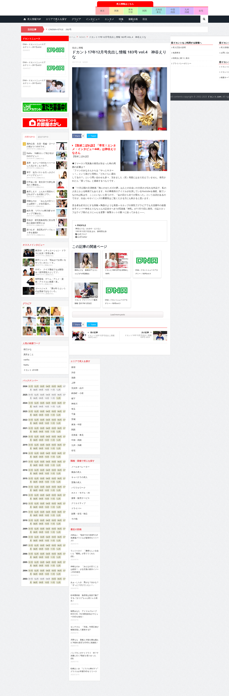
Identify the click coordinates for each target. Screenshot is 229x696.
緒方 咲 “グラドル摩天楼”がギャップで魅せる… (41, 212)
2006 (25, 553)
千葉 (73, 414)
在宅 (201, 10)
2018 (25, 453)
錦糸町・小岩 (77, 393)
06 (58, 386)
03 (41, 386)
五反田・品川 (77, 388)
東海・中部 (76, 424)
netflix (26, 359)
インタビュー (93, 19)
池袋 (73, 377)
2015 (25, 478)
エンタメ (109, 19)
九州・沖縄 (76, 445)
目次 (145, 19)
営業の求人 (76, 482)
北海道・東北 (77, 434)
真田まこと (29, 354)
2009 (25, 528)
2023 (25, 411)
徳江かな (28, 349)
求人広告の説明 (179, 47)
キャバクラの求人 (79, 477)
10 (46, 415)
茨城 (73, 419)
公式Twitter (82, 237)
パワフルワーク (78, 487)
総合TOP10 (43, 137)
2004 (25, 570)
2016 (25, 470)
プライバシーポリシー (182, 63)
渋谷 (73, 372)
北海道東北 (158, 11)
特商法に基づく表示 (181, 58)
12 (57, 398)
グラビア (76, 19)
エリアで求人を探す (56, 19)
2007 (25, 545)
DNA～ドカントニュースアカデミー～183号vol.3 (116, 301)
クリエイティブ (78, 503)
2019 (25, 444)
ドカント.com (214, 96)
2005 (25, 562)
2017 (25, 461)
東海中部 (130, 11)
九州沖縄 (187, 11)
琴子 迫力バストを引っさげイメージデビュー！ (41, 173)
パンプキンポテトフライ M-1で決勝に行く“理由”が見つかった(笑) (84, 655)
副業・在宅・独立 (79, 513)
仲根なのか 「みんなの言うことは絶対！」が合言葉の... (41, 202)
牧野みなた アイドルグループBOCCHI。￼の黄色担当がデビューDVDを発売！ (84, 614)
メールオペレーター (80, 466)
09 (40, 415)
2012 (25, 503)
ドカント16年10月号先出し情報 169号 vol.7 (101, 336)
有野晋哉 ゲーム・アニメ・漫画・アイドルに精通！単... (49, 280)
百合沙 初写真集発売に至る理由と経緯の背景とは (41, 221)
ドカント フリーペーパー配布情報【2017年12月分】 (86, 301)
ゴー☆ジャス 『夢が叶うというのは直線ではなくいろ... (50, 290)
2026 (25, 386)
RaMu (26, 364)
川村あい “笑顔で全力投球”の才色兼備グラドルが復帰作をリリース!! (85, 538)
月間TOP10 (29, 137)
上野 (73, 382)
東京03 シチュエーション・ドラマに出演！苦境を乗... (50, 252)
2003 (25, 578)
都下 (73, 398)
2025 (25, 394)
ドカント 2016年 (31, 370)
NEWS (85, 62)
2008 (25, 537)
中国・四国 (76, 440)
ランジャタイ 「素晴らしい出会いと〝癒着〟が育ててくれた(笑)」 (85, 553)
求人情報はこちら (125, 3)
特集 (121, 19)
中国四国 (173, 11)
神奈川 (74, 403)
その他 (74, 518)
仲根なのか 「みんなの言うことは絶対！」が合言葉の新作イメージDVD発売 (85, 569)
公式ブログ (82, 234)
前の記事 (94, 332)
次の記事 (145, 332)
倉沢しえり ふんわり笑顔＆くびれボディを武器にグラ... (41, 193)
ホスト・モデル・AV (80, 492)
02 (35, 386)
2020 (25, 436)
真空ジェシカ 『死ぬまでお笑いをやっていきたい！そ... (50, 261)
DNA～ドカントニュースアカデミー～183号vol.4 (146, 272)
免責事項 (176, 52)
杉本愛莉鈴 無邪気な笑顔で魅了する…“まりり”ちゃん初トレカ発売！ (85, 598)
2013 (25, 495)
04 (47, 386)
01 (30, 386)
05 (53, 386)
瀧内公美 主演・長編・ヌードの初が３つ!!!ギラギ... (41, 145)
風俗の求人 (76, 472)
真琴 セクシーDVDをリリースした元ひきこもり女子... (41, 164)
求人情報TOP (34, 19)
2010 (25, 520)
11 (52, 415)
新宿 (73, 367)
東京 (102, 10)
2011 (25, 511)
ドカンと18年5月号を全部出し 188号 (116, 272)
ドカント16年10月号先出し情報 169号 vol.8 (138, 336)
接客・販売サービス (80, 498)
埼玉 (73, 408)
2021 (25, 428)
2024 (25, 403)
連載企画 (133, 19)
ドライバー (76, 508)
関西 (144, 10)
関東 (116, 10)
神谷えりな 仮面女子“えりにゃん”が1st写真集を (86, 272)
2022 (25, 419)
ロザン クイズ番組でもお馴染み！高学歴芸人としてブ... (49, 271)
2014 (25, 486)
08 (34, 415)
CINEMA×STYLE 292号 (60, 29)
